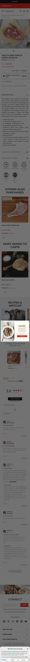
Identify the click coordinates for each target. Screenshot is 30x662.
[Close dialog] (28, 321)
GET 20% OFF (22, 336)
